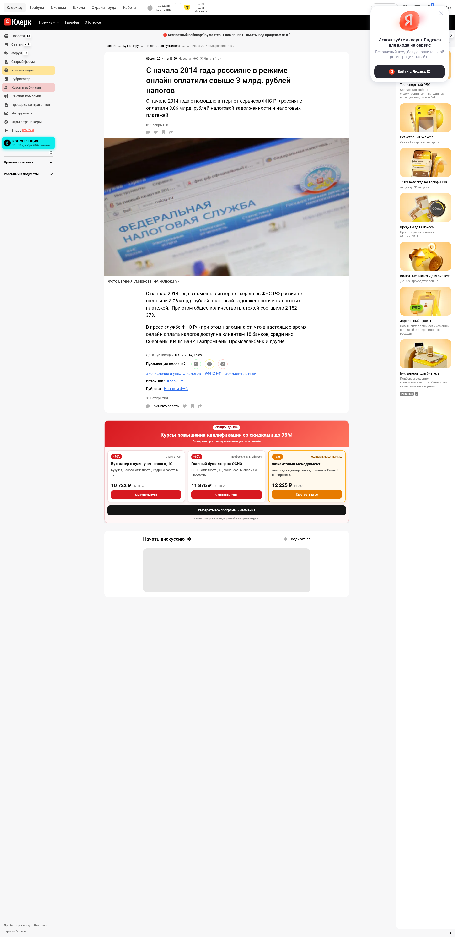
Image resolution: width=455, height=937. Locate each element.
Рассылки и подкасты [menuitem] (21, 174)
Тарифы (71, 22)
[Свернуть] (449, 933)
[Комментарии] (148, 132)
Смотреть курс (146, 494)
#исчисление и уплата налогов (173, 373)
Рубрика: (154, 389)
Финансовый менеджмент (296, 464)
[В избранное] (163, 132)
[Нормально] (209, 364)
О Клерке (93, 22)
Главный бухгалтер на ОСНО (216, 464)
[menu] (30, 91)
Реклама (40, 925)
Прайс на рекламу (17, 925)
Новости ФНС (188, 58)
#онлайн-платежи (240, 373)
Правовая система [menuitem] (18, 162)
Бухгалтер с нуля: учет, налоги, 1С (141, 464)
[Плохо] (223, 364)
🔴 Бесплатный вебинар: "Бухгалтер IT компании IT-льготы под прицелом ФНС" (226, 35)
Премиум (47, 22)
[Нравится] (156, 132)
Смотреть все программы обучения (226, 510)
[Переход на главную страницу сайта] (17, 22)
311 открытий (157, 398)
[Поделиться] (171, 132)
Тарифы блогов (15, 931)
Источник (155, 381)
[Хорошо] (196, 364)
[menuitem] (28, 36)
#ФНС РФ (213, 373)
